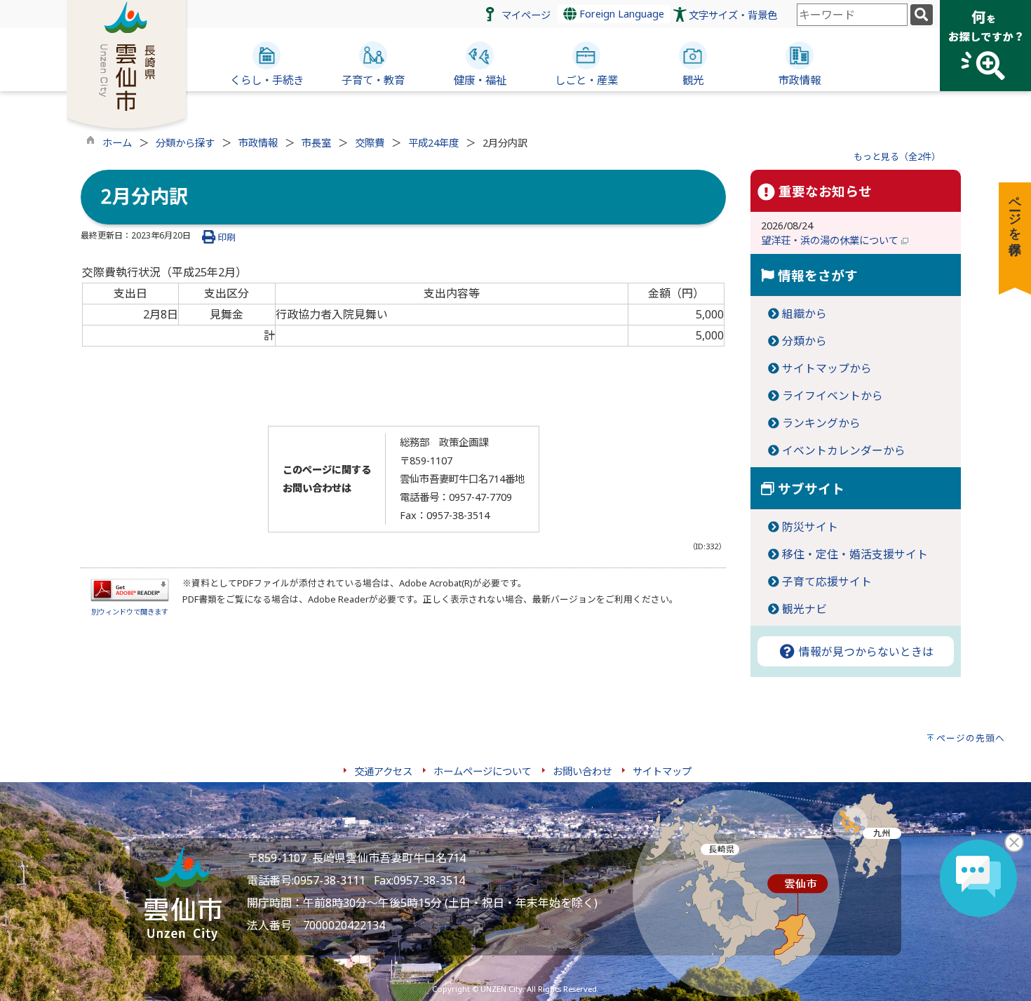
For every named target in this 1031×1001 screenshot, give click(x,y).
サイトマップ (662, 771)
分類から (804, 341)
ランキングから (821, 423)
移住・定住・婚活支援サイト (855, 554)
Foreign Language (620, 13)
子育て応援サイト (827, 581)
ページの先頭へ (970, 738)
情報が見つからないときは (865, 651)
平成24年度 (433, 142)
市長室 (316, 142)
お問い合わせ (582, 771)
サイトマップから (827, 368)
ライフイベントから (832, 395)
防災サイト (810, 527)
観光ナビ (804, 609)
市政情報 (258, 142)
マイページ (526, 15)
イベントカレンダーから (843, 450)
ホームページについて (482, 771)
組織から (804, 313)
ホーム (117, 142)
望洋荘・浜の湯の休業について (831, 240)
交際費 (369, 142)
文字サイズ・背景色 (733, 15)
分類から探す (185, 142)
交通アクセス (383, 771)
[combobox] (852, 14)
